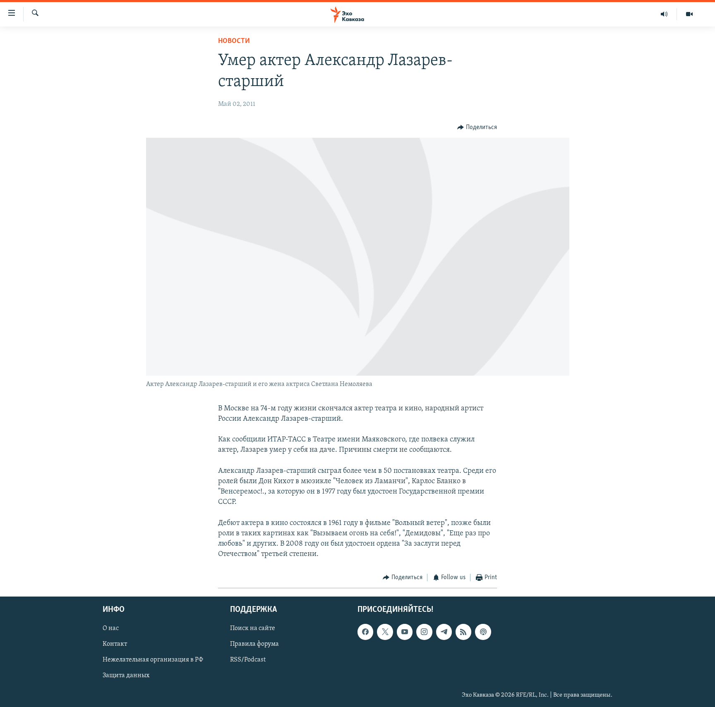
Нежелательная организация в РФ (153, 660)
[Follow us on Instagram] (424, 632)
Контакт (115, 644)
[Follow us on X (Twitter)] (385, 632)
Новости (234, 41)
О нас (111, 628)
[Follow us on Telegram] (444, 632)
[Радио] (664, 14)
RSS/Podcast (248, 660)
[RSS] (463, 632)
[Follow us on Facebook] (365, 632)
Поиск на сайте (252, 628)
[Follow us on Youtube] (405, 632)
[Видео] (689, 14)
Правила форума (254, 644)
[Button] (477, 127)
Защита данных (126, 675)
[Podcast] (483, 632)
